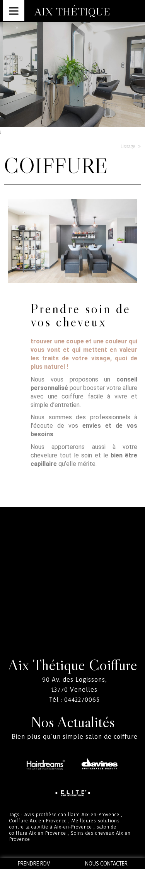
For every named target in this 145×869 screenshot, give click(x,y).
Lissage (128, 146)
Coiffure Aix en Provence (38, 820)
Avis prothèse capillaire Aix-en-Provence (71, 814)
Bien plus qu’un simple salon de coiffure (75, 736)
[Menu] (13, 10)
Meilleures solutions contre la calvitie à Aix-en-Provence (64, 823)
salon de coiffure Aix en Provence (62, 830)
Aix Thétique (72, 11)
